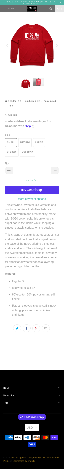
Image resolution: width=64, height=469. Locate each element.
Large (39, 142)
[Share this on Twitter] (17, 328)
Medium (25, 142)
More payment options (32, 198)
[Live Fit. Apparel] (32, 8)
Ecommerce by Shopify (24, 461)
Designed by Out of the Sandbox (43, 457)
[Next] (56, 45)
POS (5, 461)
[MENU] (2, 8)
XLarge (12, 152)
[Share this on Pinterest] (36, 328)
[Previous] (7, 45)
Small (11, 142)
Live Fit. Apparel (18, 457)
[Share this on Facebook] (27, 328)
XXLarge (27, 152)
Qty (7, 163)
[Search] (50, 8)
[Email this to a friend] (46, 328)
